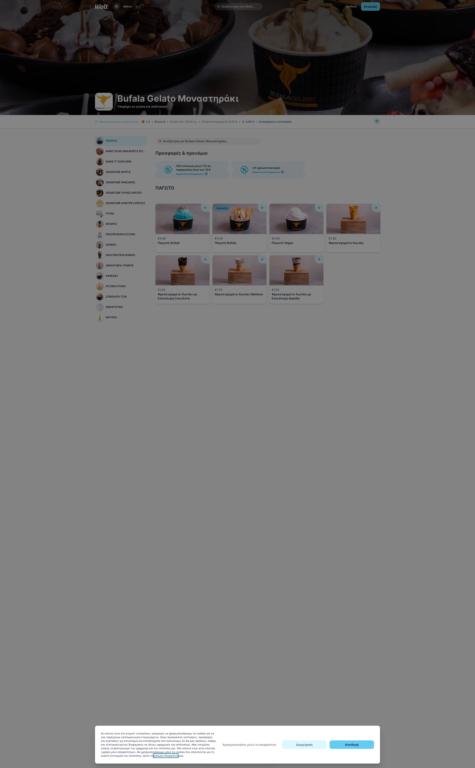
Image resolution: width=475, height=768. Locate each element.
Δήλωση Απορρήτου (166, 755)
